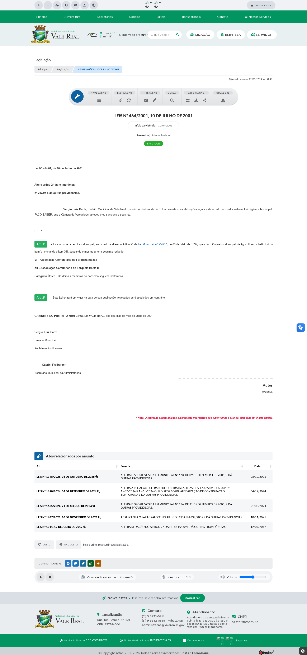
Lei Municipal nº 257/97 (152, 244)
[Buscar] (177, 35)
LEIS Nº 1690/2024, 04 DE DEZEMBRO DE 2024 (67, 491)
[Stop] (50, 577)
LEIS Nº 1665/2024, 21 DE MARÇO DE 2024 (65, 506)
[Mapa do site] (84, 5)
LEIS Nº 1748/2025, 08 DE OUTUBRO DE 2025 (66, 476)
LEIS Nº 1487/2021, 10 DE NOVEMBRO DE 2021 (67, 517)
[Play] (41, 577)
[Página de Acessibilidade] (94, 5)
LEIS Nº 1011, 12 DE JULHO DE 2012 (60, 527)
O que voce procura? (133, 34)
